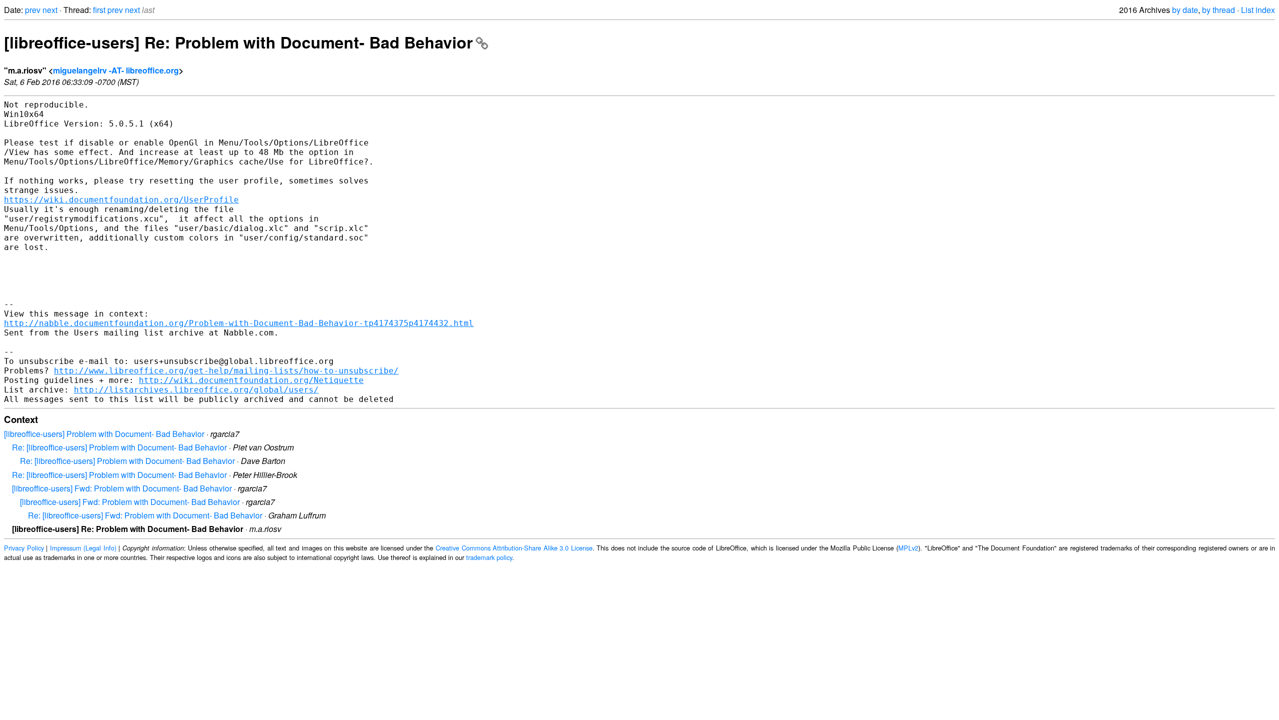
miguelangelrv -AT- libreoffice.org (116, 70)
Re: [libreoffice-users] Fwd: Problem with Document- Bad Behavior (145, 515)
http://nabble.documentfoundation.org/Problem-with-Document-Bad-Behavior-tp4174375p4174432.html (239, 323)
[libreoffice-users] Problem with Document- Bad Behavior (104, 434)
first (99, 10)
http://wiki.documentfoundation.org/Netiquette (251, 380)
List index (1258, 10)
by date (1185, 10)
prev (32, 10)
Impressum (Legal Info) (83, 547)
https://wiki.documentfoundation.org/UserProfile (121, 199)
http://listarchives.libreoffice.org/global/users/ (196, 389)
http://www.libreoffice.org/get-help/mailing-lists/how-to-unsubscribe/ (226, 371)
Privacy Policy (24, 547)
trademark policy (489, 557)
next (49, 10)
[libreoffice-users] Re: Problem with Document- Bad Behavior (238, 42)
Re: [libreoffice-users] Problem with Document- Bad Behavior (119, 447)
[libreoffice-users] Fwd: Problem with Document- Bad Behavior (122, 488)
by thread (1218, 10)
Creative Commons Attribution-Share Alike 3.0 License (514, 547)
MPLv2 (908, 547)
